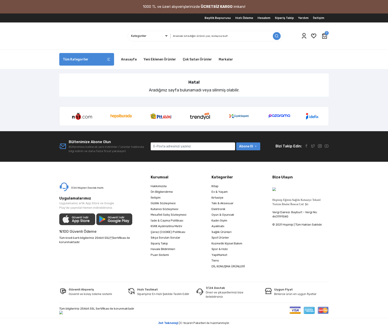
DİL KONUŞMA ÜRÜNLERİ (228, 266)
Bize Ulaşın (282, 177)
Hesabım (264, 18)
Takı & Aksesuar (223, 203)
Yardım (303, 18)
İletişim (318, 18)
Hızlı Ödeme (244, 18)
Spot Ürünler (220, 237)
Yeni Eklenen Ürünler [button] (159, 59)
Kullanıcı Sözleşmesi (164, 209)
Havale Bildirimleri (163, 249)
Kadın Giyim (219, 220)
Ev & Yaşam (220, 191)
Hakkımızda (159, 186)
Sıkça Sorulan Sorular (165, 237)
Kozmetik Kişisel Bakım (227, 243)
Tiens (215, 260)
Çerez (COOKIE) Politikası (168, 232)
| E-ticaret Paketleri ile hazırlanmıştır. (194, 323)
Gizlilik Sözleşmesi (163, 203)
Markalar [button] (226, 59)
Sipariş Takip (284, 18)
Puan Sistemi (160, 255)
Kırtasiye (217, 197)
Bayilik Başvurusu (218, 18)
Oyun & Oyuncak (223, 214)
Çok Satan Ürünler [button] (197, 59)
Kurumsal (159, 177)
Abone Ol (246, 146)
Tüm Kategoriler (75, 59)
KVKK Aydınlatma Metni (166, 226)
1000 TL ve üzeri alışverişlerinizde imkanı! (194, 6)
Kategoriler (222, 177)
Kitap (215, 186)
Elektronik (218, 209)
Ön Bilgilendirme (162, 191)
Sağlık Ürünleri (221, 232)
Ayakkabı (218, 226)
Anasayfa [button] (129, 59)
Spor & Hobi (220, 249)
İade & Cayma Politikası (167, 220)
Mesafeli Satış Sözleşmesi (168, 214)
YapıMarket (219, 255)
